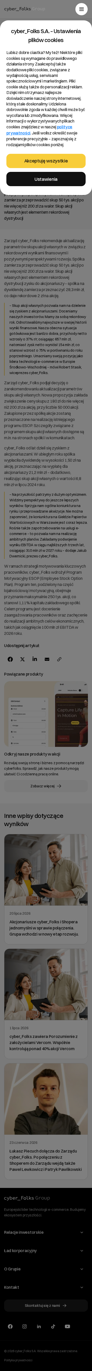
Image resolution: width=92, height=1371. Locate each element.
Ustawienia (45, 179)
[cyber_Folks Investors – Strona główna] (24, 9)
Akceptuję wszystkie (46, 161)
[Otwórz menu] (81, 9)
